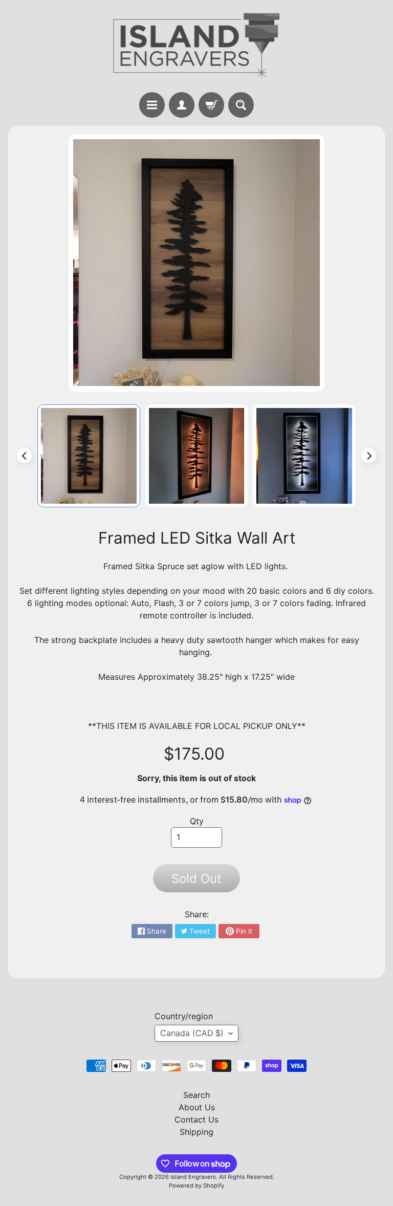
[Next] (368, 455)
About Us (197, 1107)
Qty (197, 821)
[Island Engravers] (196, 46)
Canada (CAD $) (192, 1033)
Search (196, 1095)
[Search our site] (241, 105)
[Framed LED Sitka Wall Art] (88, 455)
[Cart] (211, 105)
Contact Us (196, 1119)
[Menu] (152, 105)
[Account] (181, 105)
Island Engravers (193, 1176)
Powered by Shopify (196, 1185)
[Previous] (24, 455)
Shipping (196, 1132)
